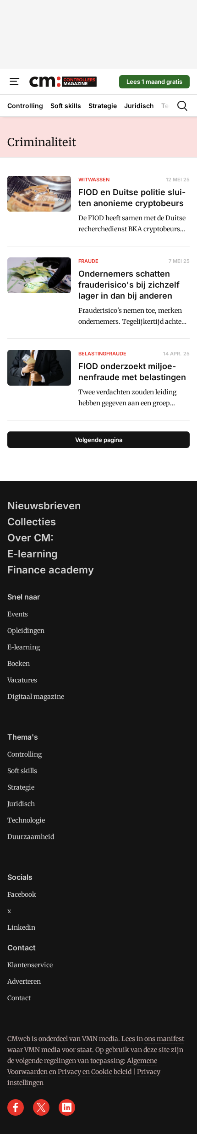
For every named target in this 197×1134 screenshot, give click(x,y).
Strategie (20, 787)
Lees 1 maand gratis (154, 81)
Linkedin (21, 927)
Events (17, 614)
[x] (41, 1107)
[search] (182, 105)
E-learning (32, 554)
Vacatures (22, 680)
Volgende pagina (98, 439)
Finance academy (50, 570)
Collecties (31, 522)
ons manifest (164, 1039)
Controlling (24, 754)
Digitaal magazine (35, 696)
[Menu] (14, 81)
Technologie (26, 820)
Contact (19, 998)
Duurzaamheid (30, 837)
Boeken (18, 664)
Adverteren (24, 981)
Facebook (21, 894)
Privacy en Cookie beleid (94, 1072)
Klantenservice (30, 965)
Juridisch (21, 804)
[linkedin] (67, 1107)
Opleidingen (25, 631)
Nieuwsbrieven (44, 506)
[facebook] (15, 1107)
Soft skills (22, 771)
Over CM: (30, 538)
